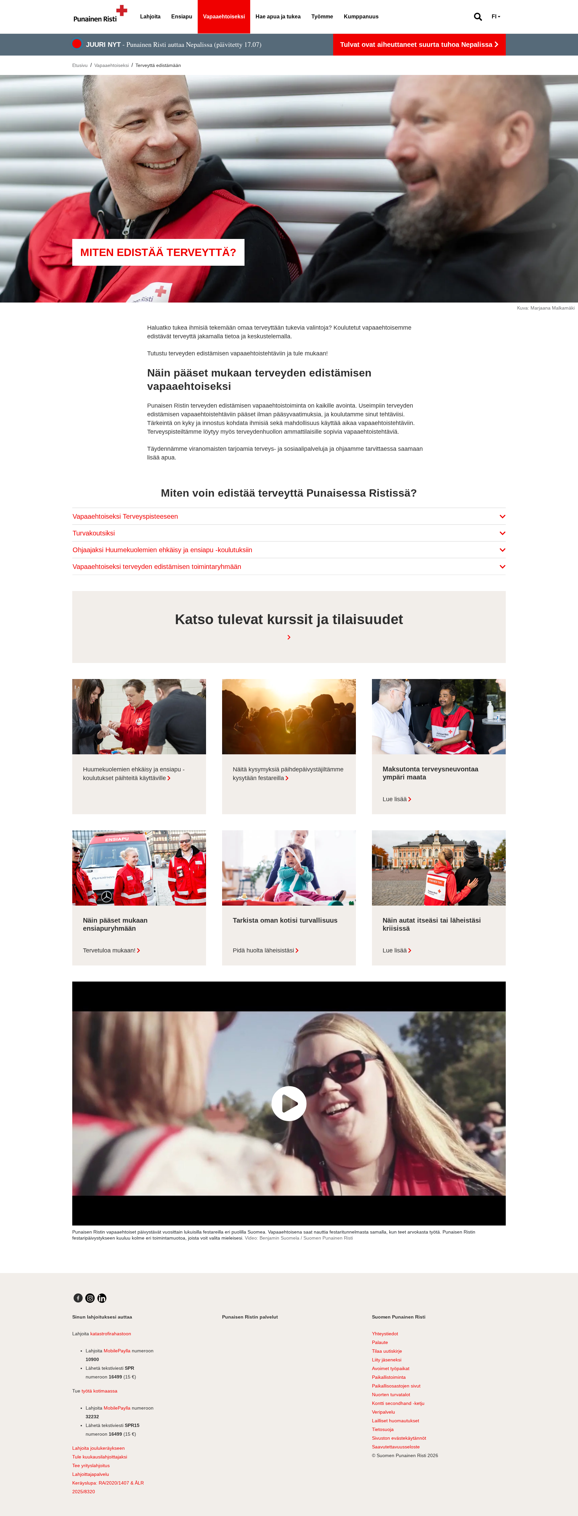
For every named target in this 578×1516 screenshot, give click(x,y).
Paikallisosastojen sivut (396, 1385)
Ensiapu (181, 16)
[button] (475, 16)
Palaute (380, 1342)
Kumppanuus (361, 16)
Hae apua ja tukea (278, 16)
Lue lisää (395, 799)
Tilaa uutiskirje (387, 1351)
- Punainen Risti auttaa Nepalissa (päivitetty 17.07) (174, 44)
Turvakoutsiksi (95, 533)
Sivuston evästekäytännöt (399, 1438)
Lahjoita (150, 16)
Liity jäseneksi (386, 1359)
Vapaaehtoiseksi (224, 16)
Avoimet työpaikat (390, 1368)
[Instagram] (90, 1298)
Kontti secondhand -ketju (398, 1403)
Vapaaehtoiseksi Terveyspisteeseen (126, 516)
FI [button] (494, 16)
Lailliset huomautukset (395, 1420)
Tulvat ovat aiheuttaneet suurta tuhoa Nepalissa (417, 44)
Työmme (322, 16)
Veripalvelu (383, 1412)
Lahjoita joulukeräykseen (98, 1448)
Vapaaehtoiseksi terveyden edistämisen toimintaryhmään (158, 566)
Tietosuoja (383, 1429)
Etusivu (80, 65)
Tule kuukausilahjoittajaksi (99, 1456)
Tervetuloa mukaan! (109, 950)
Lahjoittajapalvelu (90, 1474)
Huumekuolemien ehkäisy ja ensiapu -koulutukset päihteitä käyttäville (134, 774)
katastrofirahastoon (110, 1333)
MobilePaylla (117, 1350)
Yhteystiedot (385, 1333)
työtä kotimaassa (99, 1391)
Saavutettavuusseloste (396, 1446)
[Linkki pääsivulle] (100, 16)
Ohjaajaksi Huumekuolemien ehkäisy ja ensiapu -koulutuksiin (163, 550)
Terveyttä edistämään (158, 65)
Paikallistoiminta (389, 1377)
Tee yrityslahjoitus (91, 1465)
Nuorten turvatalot (391, 1394)
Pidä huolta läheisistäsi (263, 950)
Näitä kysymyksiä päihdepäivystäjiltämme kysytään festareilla (288, 774)
